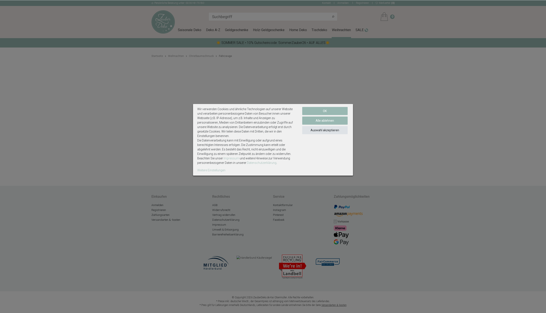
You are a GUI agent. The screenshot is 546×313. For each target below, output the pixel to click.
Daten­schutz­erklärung (261, 162)
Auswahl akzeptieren (325, 130)
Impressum (231, 158)
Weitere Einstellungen (211, 170)
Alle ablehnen (325, 120)
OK (325, 111)
